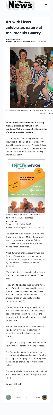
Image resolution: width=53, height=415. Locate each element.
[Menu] (46, 5)
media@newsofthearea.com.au (30, 227)
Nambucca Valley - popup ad (33, 41)
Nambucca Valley (13, 41)
